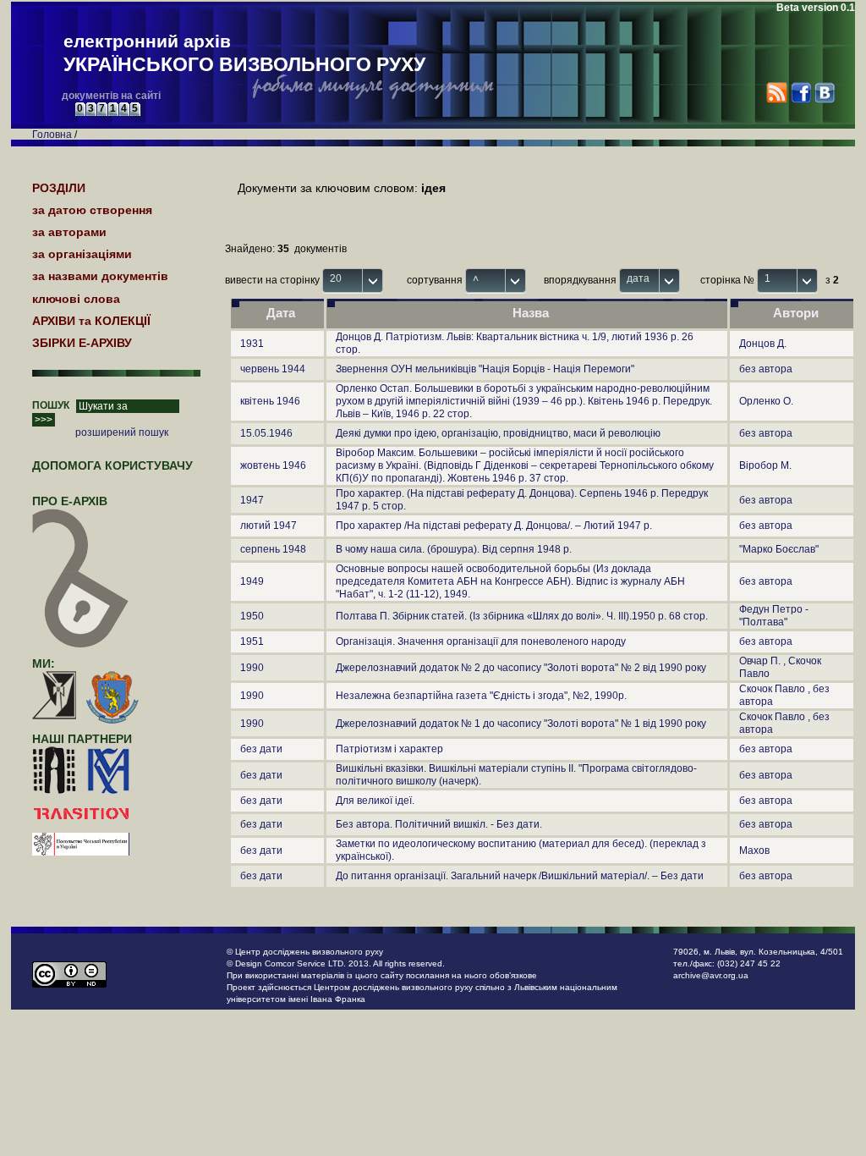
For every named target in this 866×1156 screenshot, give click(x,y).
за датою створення (92, 210)
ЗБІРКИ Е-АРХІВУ (82, 343)
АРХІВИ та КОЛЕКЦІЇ (91, 321)
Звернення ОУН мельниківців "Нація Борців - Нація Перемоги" (485, 369)
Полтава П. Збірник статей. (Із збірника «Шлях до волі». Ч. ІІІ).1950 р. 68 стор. (522, 616)
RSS (776, 92)
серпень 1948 (273, 549)
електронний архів (244, 53)
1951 (252, 641)
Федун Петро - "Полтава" (773, 615)
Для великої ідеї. (375, 800)
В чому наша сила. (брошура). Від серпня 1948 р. (454, 549)
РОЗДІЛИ (58, 188)
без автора (765, 369)
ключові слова (76, 299)
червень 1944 (272, 369)
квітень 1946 (270, 401)
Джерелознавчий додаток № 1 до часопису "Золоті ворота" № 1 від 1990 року (521, 723)
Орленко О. (766, 401)
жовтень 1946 (273, 465)
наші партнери (82, 739)
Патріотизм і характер (389, 749)
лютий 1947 (268, 525)
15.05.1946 (266, 433)
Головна (52, 134)
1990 (252, 668)
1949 (252, 581)
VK (824, 92)
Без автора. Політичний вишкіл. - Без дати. (439, 824)
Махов (754, 850)
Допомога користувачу (112, 465)
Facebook (800, 92)
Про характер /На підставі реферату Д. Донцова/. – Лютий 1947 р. (494, 525)
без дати (261, 749)
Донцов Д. (763, 344)
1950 (252, 616)
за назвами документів (100, 276)
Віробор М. (765, 465)
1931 (252, 344)
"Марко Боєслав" (779, 549)
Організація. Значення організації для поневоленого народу (481, 641)
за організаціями (82, 254)
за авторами (69, 232)
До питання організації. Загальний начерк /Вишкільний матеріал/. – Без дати (520, 876)
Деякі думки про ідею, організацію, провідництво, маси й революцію (498, 433)
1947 (252, 500)
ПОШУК (50, 405)
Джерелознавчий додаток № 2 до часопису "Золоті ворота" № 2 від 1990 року (521, 668)
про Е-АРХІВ (69, 501)
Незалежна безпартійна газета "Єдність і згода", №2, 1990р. (481, 696)
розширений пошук (121, 432)
